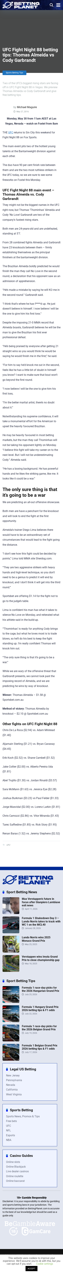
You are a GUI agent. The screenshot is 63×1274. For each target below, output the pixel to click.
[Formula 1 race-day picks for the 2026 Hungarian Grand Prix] (11, 1002)
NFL (8, 1130)
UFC (10, 132)
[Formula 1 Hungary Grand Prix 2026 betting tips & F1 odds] (11, 1021)
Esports (10, 1135)
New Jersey (13, 1075)
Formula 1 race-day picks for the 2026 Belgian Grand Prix (39, 1028)
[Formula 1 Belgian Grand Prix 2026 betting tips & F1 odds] (11, 1059)
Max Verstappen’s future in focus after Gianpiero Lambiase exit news (41, 902)
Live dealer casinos (17, 1171)
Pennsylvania (14, 1080)
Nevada (10, 1084)
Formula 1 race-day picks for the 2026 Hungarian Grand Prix (40, 989)
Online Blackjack (16, 1166)
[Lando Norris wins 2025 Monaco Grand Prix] (11, 951)
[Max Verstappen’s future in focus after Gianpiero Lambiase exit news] (11, 913)
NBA (8, 1140)
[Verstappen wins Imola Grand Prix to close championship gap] (11, 971)
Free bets (11, 1121)
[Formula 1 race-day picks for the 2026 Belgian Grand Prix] (11, 1040)
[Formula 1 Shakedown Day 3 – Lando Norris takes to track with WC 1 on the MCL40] (11, 932)
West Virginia (14, 1094)
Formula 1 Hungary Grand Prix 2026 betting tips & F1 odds (40, 1008)
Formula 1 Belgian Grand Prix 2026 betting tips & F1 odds (39, 1047)
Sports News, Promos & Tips (23, 1116)
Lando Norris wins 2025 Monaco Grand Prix (36, 939)
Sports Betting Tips (14, 73)
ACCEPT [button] (31, 1268)
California (12, 1089)
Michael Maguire (27, 107)
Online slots (13, 1162)
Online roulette (14, 1176)
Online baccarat (15, 1180)
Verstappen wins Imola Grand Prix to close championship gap (40, 958)
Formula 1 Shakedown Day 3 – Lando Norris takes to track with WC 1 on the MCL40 (41, 921)
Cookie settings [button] (44, 1263)
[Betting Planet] (21, 4)
